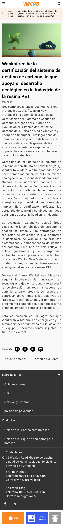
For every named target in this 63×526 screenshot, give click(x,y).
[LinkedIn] (14, 504)
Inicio (3, 13)
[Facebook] (5, 504)
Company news (10, 13)
